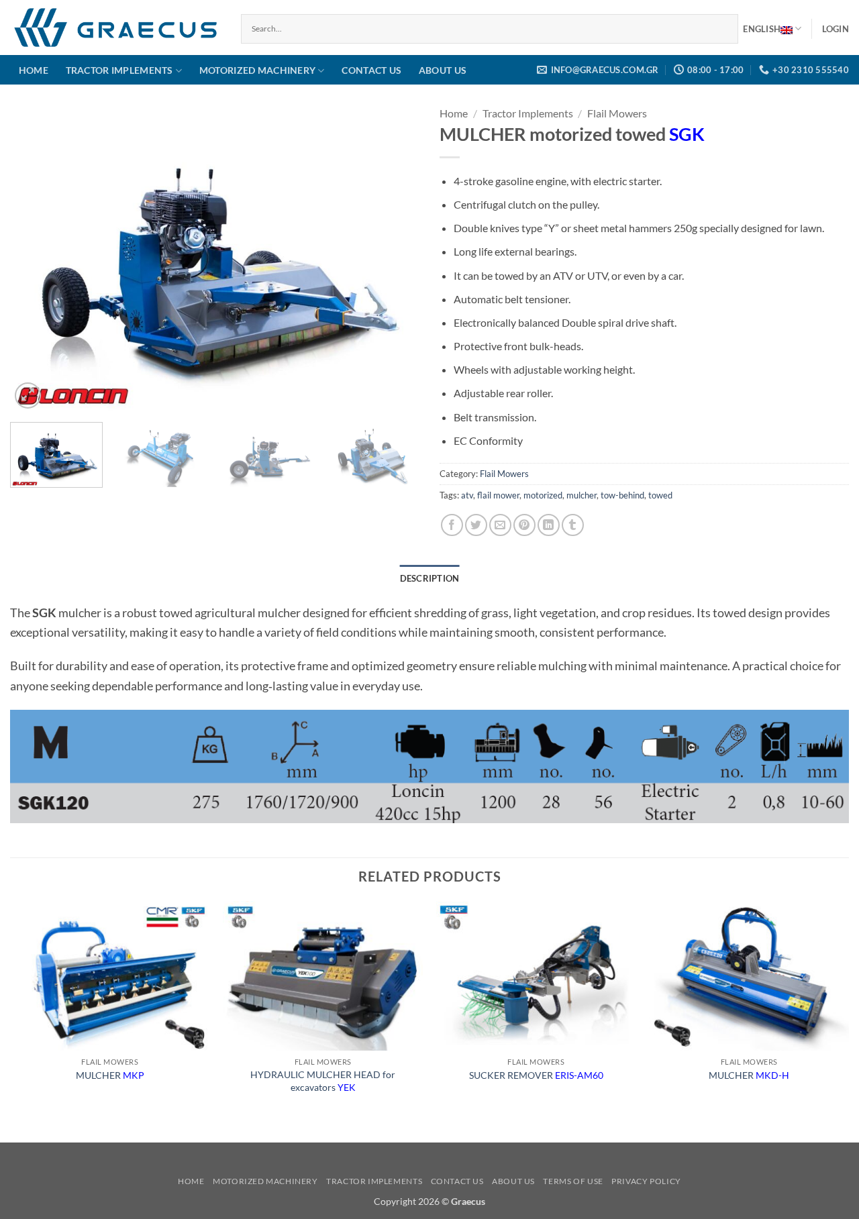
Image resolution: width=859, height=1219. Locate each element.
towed (660, 495)
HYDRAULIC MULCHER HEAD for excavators (322, 1081)
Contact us (371, 70)
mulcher (581, 495)
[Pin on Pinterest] (524, 525)
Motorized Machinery (257, 70)
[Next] (395, 258)
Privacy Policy (646, 1181)
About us (442, 70)
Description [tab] (430, 578)
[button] (835, 28)
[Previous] (35, 258)
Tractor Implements (119, 70)
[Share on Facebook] (452, 525)
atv (467, 495)
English (761, 28)
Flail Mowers (617, 113)
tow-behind (622, 495)
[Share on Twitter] (476, 525)
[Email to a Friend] (500, 525)
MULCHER (110, 1075)
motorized (542, 495)
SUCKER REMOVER (536, 1075)
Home (33, 70)
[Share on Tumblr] (573, 525)
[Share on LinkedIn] (549, 525)
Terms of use (573, 1181)
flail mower (498, 495)
